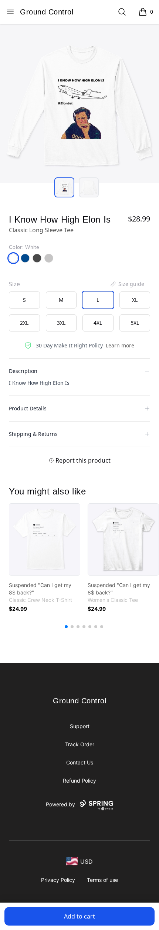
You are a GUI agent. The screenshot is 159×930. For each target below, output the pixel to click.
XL (135, 299)
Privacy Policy (58, 880)
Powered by (60, 804)
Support (79, 726)
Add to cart (79, 916)
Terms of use (102, 880)
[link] (44, 539)
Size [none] (14, 284)
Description (23, 370)
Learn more (120, 345)
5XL (135, 322)
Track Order (79, 744)
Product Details (28, 408)
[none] (126, 284)
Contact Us (79, 762)
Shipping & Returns (33, 433)
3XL (61, 322)
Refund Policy (79, 780)
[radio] (24, 300)
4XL (98, 322)
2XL (24, 322)
